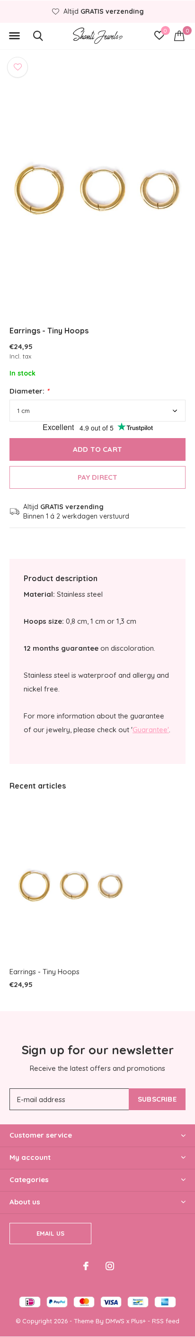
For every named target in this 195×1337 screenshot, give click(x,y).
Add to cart (97, 449)
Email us (50, 1233)
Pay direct (98, 477)
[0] (179, 35)
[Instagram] (110, 1266)
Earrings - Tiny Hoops (44, 971)
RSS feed (165, 1321)
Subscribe (157, 1099)
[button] (14, 36)
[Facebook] (86, 1266)
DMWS (115, 1321)
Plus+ (138, 1321)
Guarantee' (151, 729)
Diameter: (29, 390)
